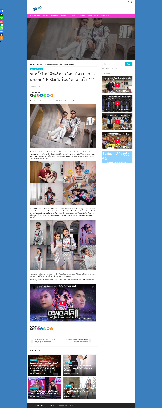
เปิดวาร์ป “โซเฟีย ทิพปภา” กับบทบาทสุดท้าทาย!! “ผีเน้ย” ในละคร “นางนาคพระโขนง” (79, 390)
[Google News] (48, 95)
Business (54, 16)
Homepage (32, 64)
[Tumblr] (1, 34)
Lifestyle (74, 16)
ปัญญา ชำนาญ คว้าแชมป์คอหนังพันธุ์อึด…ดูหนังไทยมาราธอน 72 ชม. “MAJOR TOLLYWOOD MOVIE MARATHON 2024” (44, 367)
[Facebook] (1, 11)
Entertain (64, 16)
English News (93, 16)
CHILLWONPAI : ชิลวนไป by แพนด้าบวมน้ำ (117, 162)
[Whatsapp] (44, 95)
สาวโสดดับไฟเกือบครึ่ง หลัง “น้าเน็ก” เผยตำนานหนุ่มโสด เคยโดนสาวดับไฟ (44, 392)
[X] (31, 95)
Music (40, 69)
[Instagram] (38, 95)
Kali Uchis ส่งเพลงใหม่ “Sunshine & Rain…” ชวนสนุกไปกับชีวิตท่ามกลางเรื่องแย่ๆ (78, 368)
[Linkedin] (41, 95)
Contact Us (105, 16)
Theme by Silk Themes (65, 405)
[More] (51, 95)
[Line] (34, 95)
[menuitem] (35, 16)
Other (82, 16)
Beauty (45, 16)
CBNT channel (35, 16)
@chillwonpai (108, 73)
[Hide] (0, 41)
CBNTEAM (32, 373)
